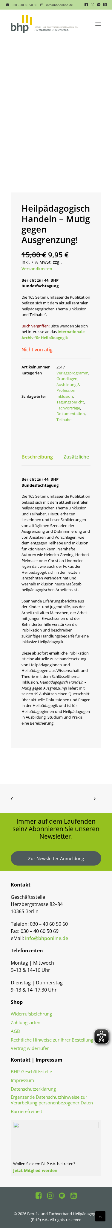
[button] (86, 4)
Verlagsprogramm (72, 373)
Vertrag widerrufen (30, 1048)
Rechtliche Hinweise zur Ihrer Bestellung (52, 1040)
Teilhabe (63, 419)
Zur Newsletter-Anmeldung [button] (56, 858)
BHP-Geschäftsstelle (31, 1071)
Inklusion (64, 396)
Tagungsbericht (70, 402)
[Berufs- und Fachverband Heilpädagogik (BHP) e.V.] (44, 24)
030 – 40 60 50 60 (24, 5)
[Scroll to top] (100, 1215)
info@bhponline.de (59, 5)
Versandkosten (37, 268)
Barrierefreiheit (26, 1111)
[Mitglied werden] (56, 1145)
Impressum (22, 1080)
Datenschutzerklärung (33, 1089)
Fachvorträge (68, 408)
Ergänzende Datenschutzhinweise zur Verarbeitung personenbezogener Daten (52, 1100)
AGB (15, 1031)
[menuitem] (21, 5)
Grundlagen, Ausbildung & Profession (68, 384)
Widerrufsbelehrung (31, 1014)
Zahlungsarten (25, 1022)
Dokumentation (70, 413)
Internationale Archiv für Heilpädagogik (53, 334)
